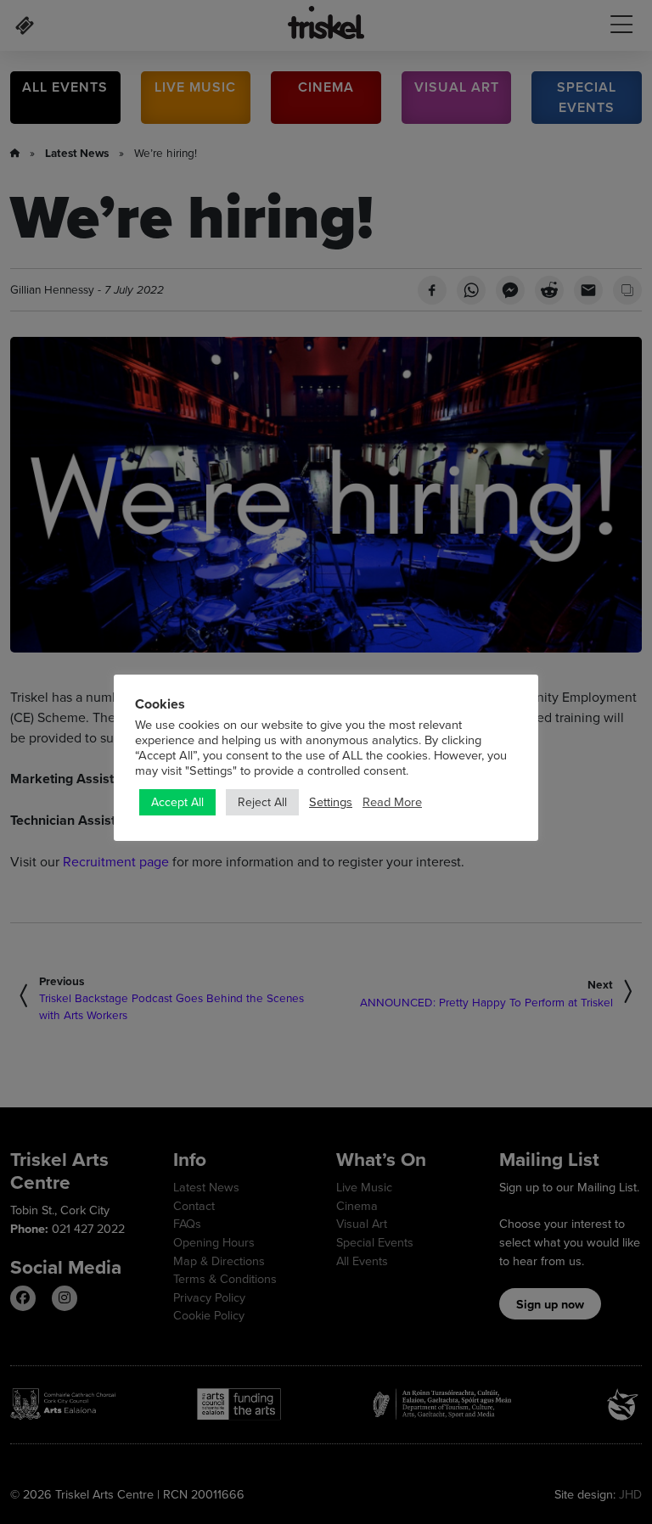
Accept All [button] (177, 801)
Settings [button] (330, 802)
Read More (392, 802)
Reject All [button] (262, 801)
